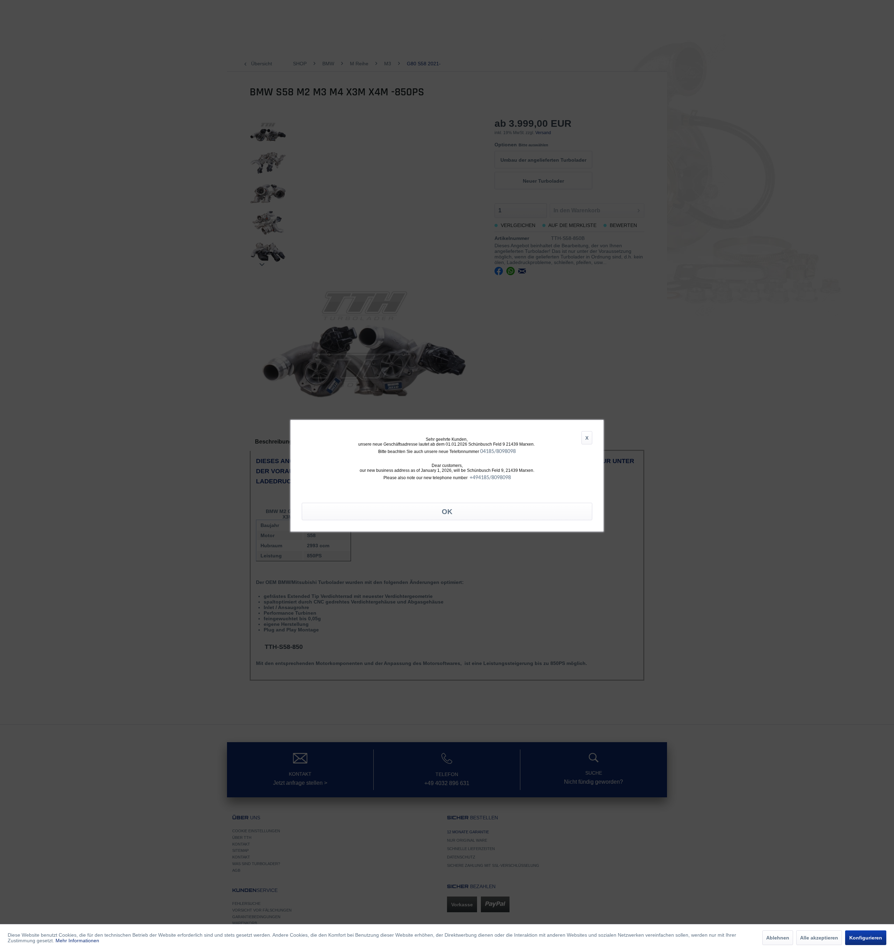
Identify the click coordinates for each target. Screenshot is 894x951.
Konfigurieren (865, 938)
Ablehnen (777, 938)
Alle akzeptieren (819, 938)
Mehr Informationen (77, 940)
